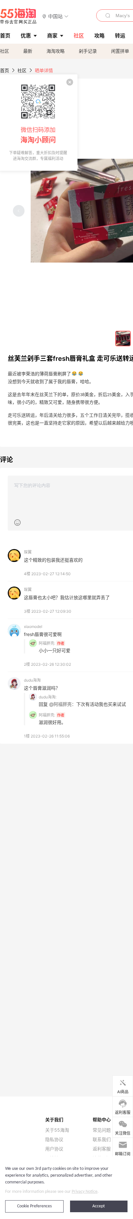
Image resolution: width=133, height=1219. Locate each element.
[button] (55, 16)
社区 (4, 51)
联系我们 (102, 1139)
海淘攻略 (55, 51)
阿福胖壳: (47, 643)
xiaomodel (33, 626)
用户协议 (54, 1148)
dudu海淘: (47, 697)
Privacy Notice (84, 1191)
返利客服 (102, 1148)
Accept (98, 1206)
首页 (4, 70)
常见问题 (102, 1130)
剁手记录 (88, 51)
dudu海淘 (32, 680)
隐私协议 (54, 1139)
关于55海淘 (57, 1130)
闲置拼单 (120, 51)
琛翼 (28, 552)
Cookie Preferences (34, 1206)
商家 (52, 35)
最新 (27, 51)
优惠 (26, 35)
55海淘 (18, 16)
